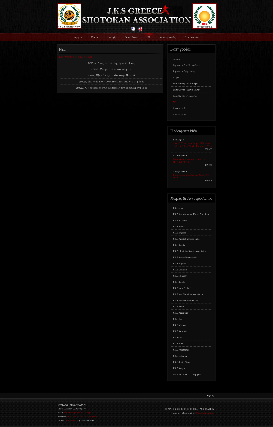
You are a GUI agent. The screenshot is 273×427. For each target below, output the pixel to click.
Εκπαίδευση (131, 37)
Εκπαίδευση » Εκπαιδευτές (186, 89)
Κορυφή (210, 395)
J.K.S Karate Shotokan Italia (186, 238)
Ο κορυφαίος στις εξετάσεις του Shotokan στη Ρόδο (116, 87)
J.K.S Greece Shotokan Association (82, 416)
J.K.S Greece (69, 420)
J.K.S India (178, 343)
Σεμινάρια (178, 139)
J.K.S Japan (178, 207)
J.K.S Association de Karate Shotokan (191, 214)
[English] (140, 31)
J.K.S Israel (178, 306)
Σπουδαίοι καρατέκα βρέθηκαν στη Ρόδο (191, 176)
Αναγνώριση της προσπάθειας (116, 63)
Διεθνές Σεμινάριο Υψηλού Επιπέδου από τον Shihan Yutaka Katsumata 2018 (192, 144)
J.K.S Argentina (180, 312)
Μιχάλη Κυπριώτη (205, 412)
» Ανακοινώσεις (82, 56)
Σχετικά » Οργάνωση (184, 71)
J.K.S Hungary (180, 275)
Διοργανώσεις (180, 171)
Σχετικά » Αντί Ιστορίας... (186, 65)
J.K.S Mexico (179, 325)
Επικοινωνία (192, 37)
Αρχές (112, 37)
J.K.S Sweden (179, 281)
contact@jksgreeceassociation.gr (77, 412)
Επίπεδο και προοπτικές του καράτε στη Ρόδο (116, 81)
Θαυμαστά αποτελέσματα (116, 69)
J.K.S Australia (180, 331)
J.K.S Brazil (178, 318)
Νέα (149, 37)
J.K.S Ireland (179, 226)
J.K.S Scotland (180, 220)
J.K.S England (179, 232)
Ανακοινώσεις (180, 155)
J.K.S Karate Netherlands (185, 257)
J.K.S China (178, 337)
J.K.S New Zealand (182, 288)
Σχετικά (95, 37)
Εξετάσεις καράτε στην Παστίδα (116, 75)
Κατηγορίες (66, 56)
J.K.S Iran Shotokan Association (188, 294)
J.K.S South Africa (182, 361)
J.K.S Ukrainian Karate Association (189, 251)
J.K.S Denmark (180, 269)
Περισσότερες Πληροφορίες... (188, 374)
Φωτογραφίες (168, 37)
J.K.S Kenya (179, 368)
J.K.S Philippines (181, 349)
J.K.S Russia (179, 244)
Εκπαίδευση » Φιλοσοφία (185, 83)
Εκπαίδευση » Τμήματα (185, 95)
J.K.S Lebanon (180, 355)
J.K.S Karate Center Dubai (185, 300)
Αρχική (78, 37)
